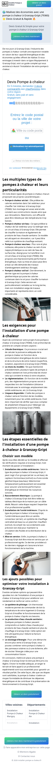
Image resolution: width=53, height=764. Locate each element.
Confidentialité (17, 168)
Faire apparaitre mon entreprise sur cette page (28, 747)
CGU (10, 168)
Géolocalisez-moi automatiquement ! (27, 147)
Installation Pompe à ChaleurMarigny (15, 713)
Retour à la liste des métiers (27, 161)
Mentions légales (28, 751)
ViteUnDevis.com (38, 168)
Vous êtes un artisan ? (41, 168)
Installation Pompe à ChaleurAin (37, 713)
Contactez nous (27, 756)
